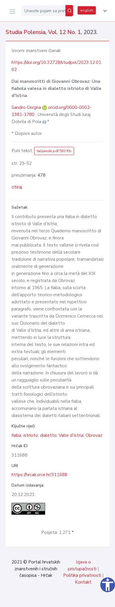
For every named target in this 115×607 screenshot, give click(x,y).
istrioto (30, 435)
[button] (103, 11)
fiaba (16, 435)
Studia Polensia (25, 32)
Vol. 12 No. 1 (64, 32)
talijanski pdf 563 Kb (54, 151)
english (86, 10)
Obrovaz (94, 435)
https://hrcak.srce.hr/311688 (39, 475)
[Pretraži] (69, 10)
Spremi (68, 599)
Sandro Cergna (27, 107)
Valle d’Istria (71, 435)
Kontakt (83, 582)
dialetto (48, 435)
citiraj (17, 187)
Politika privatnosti (82, 575)
